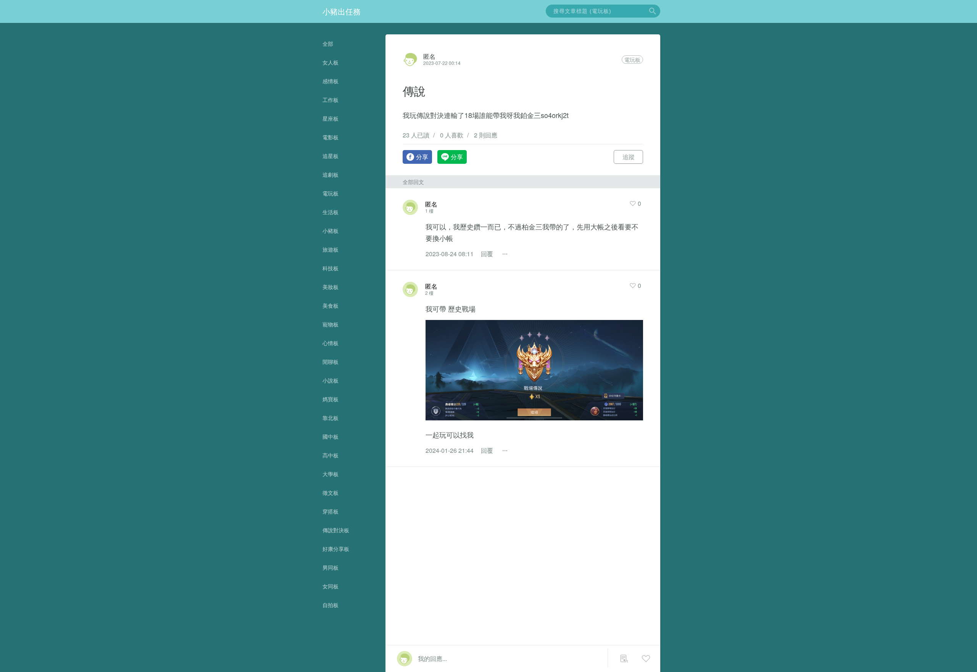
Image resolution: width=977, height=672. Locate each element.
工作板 (330, 99)
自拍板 (330, 605)
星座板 (330, 118)
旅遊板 (330, 249)
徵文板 (330, 492)
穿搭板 (330, 511)
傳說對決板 (335, 530)
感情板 (330, 81)
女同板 (330, 586)
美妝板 (330, 287)
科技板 (330, 268)
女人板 (330, 62)
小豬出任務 (341, 11)
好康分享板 (335, 548)
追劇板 (330, 174)
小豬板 (330, 230)
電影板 (330, 137)
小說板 (330, 380)
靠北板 (330, 418)
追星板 (330, 156)
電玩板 (330, 193)
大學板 (330, 474)
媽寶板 (330, 399)
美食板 (330, 305)
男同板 (330, 567)
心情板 (330, 343)
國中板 (330, 436)
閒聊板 (330, 361)
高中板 (330, 455)
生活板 (330, 212)
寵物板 (330, 324)
